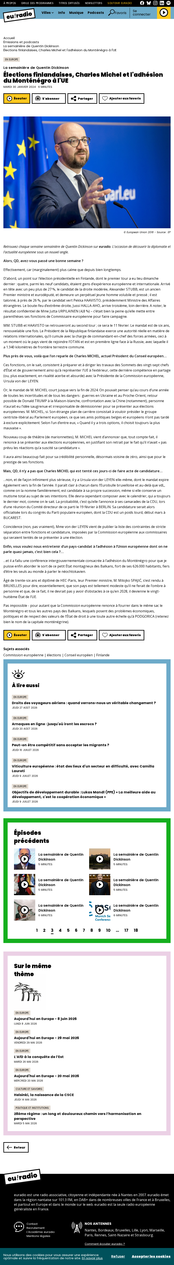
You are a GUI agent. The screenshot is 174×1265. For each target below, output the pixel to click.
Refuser (118, 1256)
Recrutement (36, 1228)
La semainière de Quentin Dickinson (31, 46)
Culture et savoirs (29, 1089)
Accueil (9, 38)
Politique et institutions (32, 1108)
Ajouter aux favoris (125, 98)
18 (136, 930)
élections (54, 655)
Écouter (20, 98)
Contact (32, 1224)
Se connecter (142, 12)
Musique (76, 12)
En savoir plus (92, 1258)
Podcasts (96, 12)
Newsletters (93, 3)
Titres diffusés (69, 3)
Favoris (120, 12)
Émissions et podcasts (21, 42)
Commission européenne (23, 655)
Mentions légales (38, 1236)
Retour (19, 1147)
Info (61, 12)
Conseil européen (79, 655)
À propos (9, 3)
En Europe (11, 59)
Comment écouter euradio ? (105, 1244)
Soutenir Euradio (120, 3)
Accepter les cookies (151, 1256)
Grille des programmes (37, 3)
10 (108, 930)
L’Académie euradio (41, 1232)
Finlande (102, 655)
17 (126, 930)
